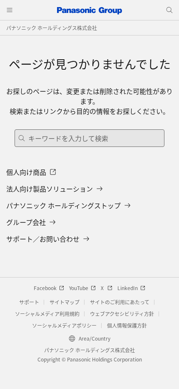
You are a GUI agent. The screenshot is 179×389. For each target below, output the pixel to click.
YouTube (78, 287)
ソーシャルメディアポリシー (64, 325)
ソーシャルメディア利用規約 (47, 313)
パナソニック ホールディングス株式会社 (51, 27)
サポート (29, 302)
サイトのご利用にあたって (119, 302)
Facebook (45, 287)
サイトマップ (65, 302)
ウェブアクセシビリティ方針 (122, 313)
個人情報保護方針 (127, 325)
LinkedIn (127, 287)
